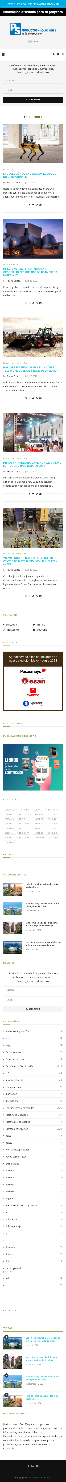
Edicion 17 (52, 814)
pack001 (34, 1170)
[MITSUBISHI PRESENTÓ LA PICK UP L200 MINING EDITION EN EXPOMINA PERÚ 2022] (33, 432)
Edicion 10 (24, 810)
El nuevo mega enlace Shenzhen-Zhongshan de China (42, 905)
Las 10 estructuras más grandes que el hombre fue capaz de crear (44, 944)
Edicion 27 (24, 828)
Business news (34, 1052)
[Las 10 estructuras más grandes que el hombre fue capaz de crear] (12, 947)
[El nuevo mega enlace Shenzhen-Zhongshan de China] (12, 908)
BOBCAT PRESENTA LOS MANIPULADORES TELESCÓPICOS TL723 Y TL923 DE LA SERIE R (30, 369)
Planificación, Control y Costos (34, 1205)
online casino (34, 1163)
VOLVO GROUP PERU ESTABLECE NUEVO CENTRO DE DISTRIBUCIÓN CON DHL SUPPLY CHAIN (30, 561)
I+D (34, 1073)
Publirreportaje (34, 1226)
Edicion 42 (9, 837)
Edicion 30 (38, 828)
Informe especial (10, 264)
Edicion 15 (24, 814)
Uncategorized (13, 1268)
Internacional (34, 1100)
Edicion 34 (9, 833)
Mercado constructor (34, 1128)
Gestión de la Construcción (34, 1066)
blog (34, 1045)
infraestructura (34, 1087)
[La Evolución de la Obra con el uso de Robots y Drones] (33, 143)
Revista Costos (13, 182)
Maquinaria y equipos (34, 1114)
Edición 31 (39, 837)
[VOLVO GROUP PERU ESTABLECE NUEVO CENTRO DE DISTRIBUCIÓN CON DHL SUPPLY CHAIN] (33, 528)
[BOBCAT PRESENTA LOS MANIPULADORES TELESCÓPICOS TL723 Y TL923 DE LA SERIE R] (33, 337)
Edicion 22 (9, 824)
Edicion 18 (9, 819)
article (34, 1038)
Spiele (34, 1261)
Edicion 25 (52, 824)
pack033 (34, 1191)
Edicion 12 (53, 810)
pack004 (34, 1177)
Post (34, 1212)
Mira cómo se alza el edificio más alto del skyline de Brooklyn (42, 924)
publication (34, 1219)
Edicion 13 (9, 814)
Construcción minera (34, 1059)
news (34, 1135)
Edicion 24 (38, 824)
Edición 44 (9, 842)
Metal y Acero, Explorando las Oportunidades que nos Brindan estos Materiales (30, 272)
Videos (34, 1278)
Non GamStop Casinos (34, 1149)
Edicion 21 (52, 819)
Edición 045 (24, 837)
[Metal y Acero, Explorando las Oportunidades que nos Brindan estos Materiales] (33, 239)
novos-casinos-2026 (34, 1156)
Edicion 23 (24, 824)
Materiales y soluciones (34, 1121)
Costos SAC (45, 1477)
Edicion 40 (52, 833)
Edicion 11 (38, 810)
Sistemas (34, 1247)
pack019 (34, 1184)
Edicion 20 (38, 819)
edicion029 (10, 810)
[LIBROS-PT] (33, 746)
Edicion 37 (24, 833)
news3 (34, 1142)
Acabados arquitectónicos (34, 1031)
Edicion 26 (9, 828)
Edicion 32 (52, 828)
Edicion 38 (38, 833)
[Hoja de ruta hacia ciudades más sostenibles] (12, 889)
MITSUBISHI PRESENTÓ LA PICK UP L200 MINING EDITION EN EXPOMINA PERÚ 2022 (32, 464)
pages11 (34, 1198)
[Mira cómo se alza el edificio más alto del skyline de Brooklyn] (12, 928)
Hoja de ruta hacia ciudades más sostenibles (42, 886)
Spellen (34, 1254)
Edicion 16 (38, 814)
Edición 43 (53, 837)
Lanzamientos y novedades (15, 363)
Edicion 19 (24, 819)
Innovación (8, 169)
